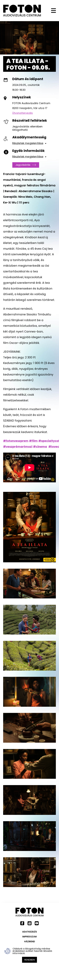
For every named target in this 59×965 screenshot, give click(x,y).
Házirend (29, 941)
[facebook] (22, 923)
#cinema (40, 447)
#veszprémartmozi (17, 447)
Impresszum (29, 936)
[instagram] (29, 923)
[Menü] (50, 10)
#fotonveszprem (15, 441)
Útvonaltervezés (22, 113)
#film (33, 441)
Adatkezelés (29, 931)
